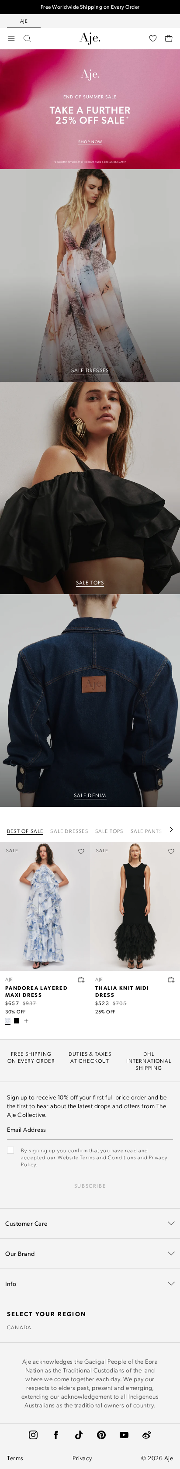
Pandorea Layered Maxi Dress (36, 991)
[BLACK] (16, 1020)
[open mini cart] (168, 38)
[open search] (27, 38)
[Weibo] (146, 1435)
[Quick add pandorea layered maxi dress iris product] (81, 979)
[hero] (90, 275)
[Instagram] (33, 1435)
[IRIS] (7, 1020)
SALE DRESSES (90, 369)
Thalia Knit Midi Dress (122, 991)
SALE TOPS (90, 582)
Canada (19, 1327)
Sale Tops (109, 831)
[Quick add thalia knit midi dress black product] (171, 979)
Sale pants (147, 831)
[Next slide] (171, 829)
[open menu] (11, 38)
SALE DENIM (90, 795)
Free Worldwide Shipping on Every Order (90, 6)
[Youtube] (124, 1435)
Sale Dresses (69, 831)
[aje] (90, 38)
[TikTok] (78, 1435)
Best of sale (25, 831)
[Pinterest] (101, 1435)
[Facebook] (56, 1435)
